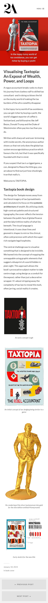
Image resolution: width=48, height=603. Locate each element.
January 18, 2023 (11, 567)
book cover (10, 570)
